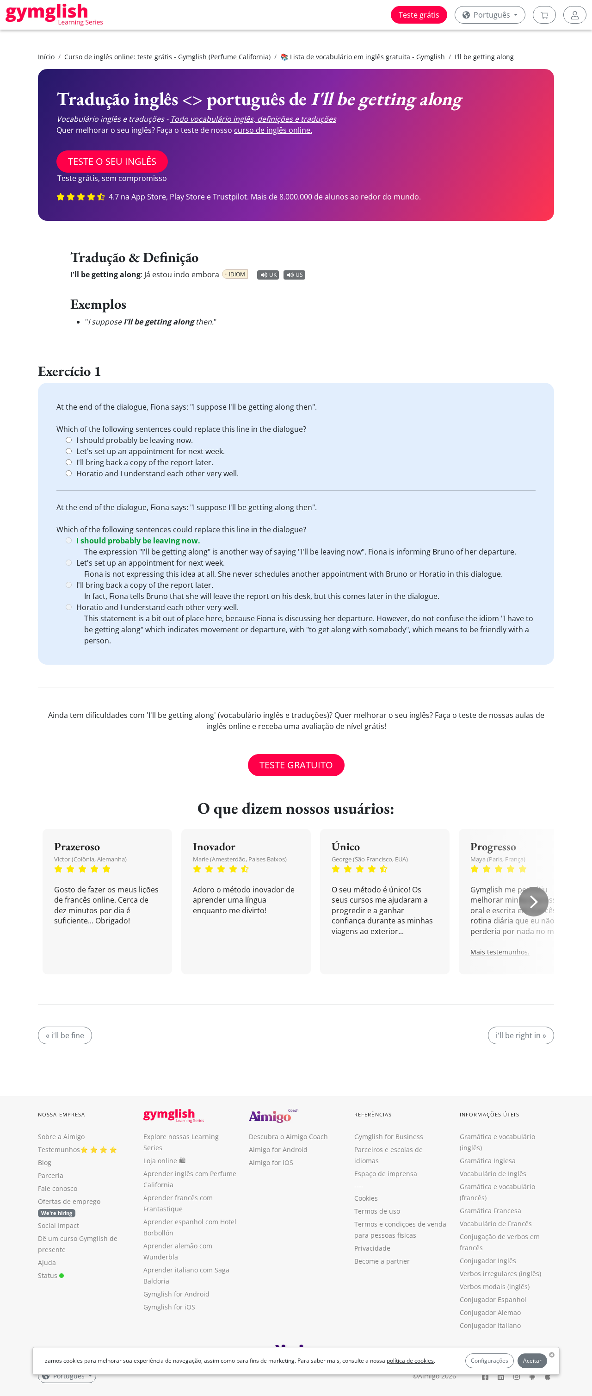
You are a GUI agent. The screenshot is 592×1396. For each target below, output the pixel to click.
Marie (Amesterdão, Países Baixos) (240, 859)
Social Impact (58, 1225)
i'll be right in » (521, 1035)
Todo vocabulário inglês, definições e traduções (253, 119)
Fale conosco (57, 1188)
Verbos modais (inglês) (495, 1286)
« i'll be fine (65, 1035)
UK (273, 275)
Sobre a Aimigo (61, 1136)
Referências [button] (373, 1114)
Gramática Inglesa (488, 1160)
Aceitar (532, 1361)
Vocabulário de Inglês (493, 1173)
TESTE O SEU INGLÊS (112, 161)
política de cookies (410, 1361)
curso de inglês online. (273, 130)
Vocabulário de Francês (496, 1223)
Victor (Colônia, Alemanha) (90, 859)
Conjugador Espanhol (493, 1299)
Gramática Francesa (490, 1210)
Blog (44, 1162)
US (299, 275)
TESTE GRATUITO (296, 765)
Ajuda (47, 1262)
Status (48, 1275)
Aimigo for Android (278, 1149)
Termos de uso (377, 1211)
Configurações (489, 1361)
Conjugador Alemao (490, 1312)
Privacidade (372, 1248)
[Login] (574, 15)
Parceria (50, 1175)
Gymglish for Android (176, 1294)
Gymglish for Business (388, 1136)
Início (46, 56)
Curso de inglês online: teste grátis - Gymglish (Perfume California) (167, 56)
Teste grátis (419, 15)
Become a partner (382, 1261)
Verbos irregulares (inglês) (500, 1273)
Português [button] (492, 15)
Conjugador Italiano (490, 1325)
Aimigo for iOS (271, 1162)
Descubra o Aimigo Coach (288, 1136)
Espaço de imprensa (385, 1173)
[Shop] (544, 15)
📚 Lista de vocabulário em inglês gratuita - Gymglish (362, 56)
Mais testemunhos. (500, 951)
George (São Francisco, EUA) (370, 859)
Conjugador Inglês (488, 1260)
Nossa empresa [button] (61, 1114)
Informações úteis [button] (489, 1114)
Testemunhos (59, 1149)
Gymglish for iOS (169, 1307)
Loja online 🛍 (164, 1160)
